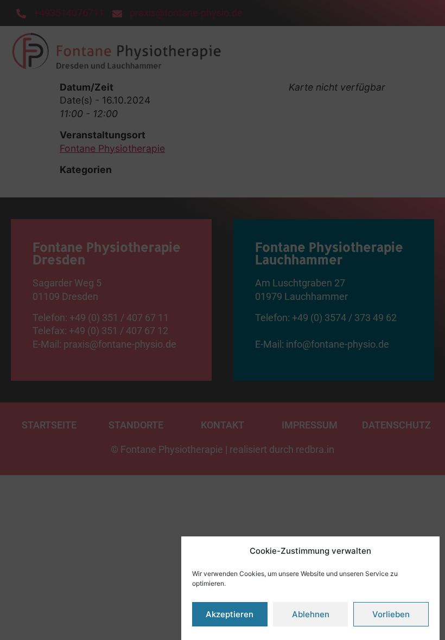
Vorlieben (391, 614)
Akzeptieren (229, 614)
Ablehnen (310, 614)
